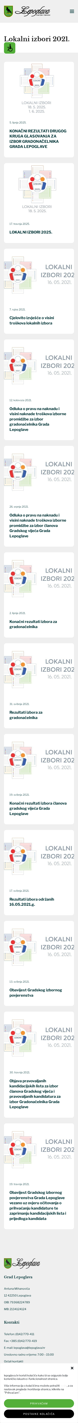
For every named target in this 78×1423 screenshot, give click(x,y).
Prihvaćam (39, 1403)
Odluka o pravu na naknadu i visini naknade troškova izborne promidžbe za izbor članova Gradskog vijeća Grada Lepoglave (37, 525)
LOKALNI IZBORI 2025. (30, 232)
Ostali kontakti (13, 1361)
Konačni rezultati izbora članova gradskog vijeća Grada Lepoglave (38, 808)
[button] (72, 1368)
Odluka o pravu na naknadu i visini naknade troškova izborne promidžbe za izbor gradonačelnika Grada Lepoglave (37, 419)
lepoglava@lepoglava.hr (29, 1348)
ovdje (63, 1385)
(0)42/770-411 (24, 1334)
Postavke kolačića (39, 1413)
